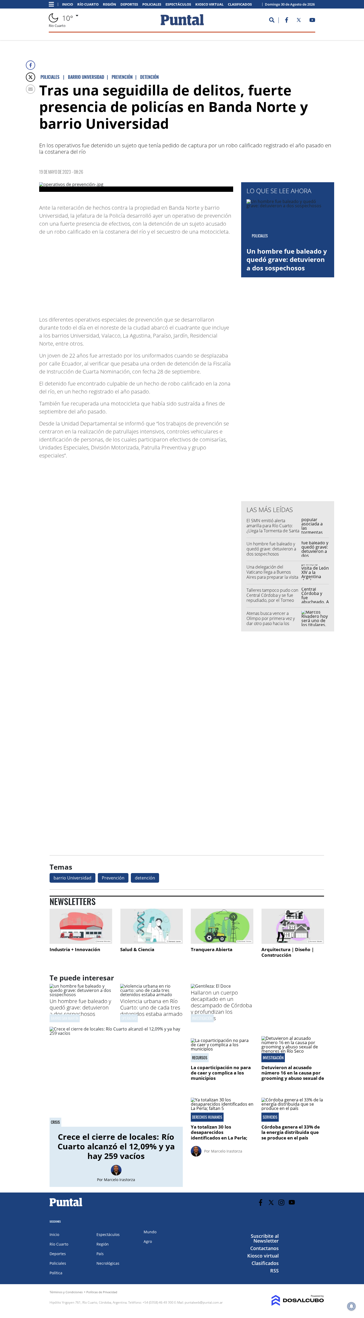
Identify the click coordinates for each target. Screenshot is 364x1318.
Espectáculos (178, 4)
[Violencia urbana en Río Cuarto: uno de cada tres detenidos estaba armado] (151, 994)
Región (109, 4)
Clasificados (240, 4)
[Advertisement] (190, 273)
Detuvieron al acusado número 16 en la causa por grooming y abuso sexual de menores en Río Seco (292, 1075)
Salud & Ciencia (137, 949)
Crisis (55, 1122)
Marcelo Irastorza (119, 1179)
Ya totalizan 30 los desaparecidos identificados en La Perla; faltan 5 (220, 1135)
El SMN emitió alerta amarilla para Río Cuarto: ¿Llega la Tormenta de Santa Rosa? (272, 528)
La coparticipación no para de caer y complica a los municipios (221, 1072)
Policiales (151, 4)
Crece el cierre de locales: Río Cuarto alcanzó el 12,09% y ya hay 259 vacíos (116, 1146)
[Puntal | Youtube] (312, 21)
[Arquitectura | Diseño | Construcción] (292, 926)
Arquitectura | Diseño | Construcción (287, 952)
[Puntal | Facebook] (286, 21)
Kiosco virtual (209, 4)
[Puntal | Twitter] (298, 21)
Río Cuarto (88, 4)
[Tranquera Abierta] (222, 926)
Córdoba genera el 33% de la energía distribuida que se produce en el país (290, 1132)
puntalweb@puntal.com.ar (204, 1302)
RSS (274, 1270)
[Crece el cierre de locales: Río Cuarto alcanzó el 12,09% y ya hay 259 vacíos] (116, 1077)
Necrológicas (107, 1263)
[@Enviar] (30, 89)
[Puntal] (66, 1206)
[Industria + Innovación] (81, 926)
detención (145, 878)
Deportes (129, 4)
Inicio (67, 4)
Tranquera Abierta (211, 949)
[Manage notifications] (351, 1306)
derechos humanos (207, 1117)
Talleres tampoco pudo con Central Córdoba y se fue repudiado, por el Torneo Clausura (272, 598)
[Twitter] (30, 77)
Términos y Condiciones (66, 1292)
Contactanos (264, 1248)
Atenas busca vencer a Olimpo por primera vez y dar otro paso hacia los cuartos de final (270, 621)
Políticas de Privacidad (101, 1292)
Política (56, 1272)
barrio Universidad (72, 878)
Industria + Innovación (75, 949)
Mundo (150, 1231)
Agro (148, 1241)
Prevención (113, 878)
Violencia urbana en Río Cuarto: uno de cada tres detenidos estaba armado (151, 1007)
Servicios (270, 1117)
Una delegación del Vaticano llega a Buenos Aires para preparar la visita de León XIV (272, 574)
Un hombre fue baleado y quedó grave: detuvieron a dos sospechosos (286, 259)
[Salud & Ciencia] (151, 926)
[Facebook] (30, 65)
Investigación (202, 1018)
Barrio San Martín (64, 1018)
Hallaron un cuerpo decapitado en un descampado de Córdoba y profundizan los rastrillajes (221, 1005)
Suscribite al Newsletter (265, 1238)
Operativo (129, 1018)
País (100, 1253)
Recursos (199, 1058)
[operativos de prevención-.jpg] (136, 187)
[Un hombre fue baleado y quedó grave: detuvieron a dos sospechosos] (81, 994)
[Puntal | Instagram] (281, 1202)
